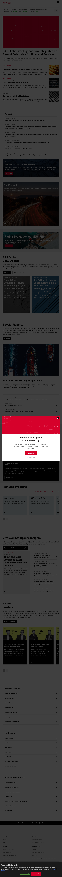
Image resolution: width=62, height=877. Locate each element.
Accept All (36, 874)
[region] (31, 869)
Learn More (31, 453)
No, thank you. (31, 457)
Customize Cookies (25, 874)
